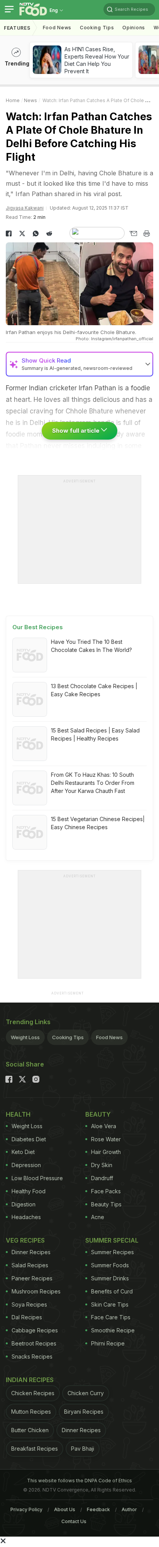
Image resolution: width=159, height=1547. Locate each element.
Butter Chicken (30, 1430)
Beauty (98, 1114)
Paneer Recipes (32, 1278)
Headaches (26, 1217)
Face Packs (106, 1191)
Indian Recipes (30, 1380)
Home (13, 100)
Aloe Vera (103, 1126)
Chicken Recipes (32, 1393)
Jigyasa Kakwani (25, 208)
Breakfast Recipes (34, 1448)
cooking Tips (97, 27)
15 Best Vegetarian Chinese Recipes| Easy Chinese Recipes (98, 823)
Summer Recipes (112, 1252)
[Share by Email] (133, 233)
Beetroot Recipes (34, 1343)
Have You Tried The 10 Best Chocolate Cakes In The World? (91, 645)
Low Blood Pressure (37, 1178)
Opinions (133, 27)
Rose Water (106, 1139)
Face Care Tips (110, 1317)
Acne (97, 1217)
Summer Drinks (110, 1278)
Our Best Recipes (37, 627)
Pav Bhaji (82, 1448)
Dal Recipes (27, 1317)
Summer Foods (110, 1265)
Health (18, 1114)
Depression (26, 1165)
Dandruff (102, 1178)
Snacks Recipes (32, 1356)
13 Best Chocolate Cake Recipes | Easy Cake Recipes (94, 690)
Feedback (98, 1509)
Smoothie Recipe (113, 1330)
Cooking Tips (68, 1037)
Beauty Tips (106, 1204)
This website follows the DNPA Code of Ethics (79, 1480)
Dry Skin (101, 1165)
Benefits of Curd (112, 1291)
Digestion (24, 1204)
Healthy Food (29, 1191)
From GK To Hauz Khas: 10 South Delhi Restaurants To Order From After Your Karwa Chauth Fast (92, 782)
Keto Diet (23, 1152)
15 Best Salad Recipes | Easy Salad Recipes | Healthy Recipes (95, 734)
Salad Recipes (30, 1265)
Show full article (76, 430)
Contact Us (73, 1521)
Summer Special (112, 1240)
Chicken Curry (86, 1393)
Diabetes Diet (29, 1139)
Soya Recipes (29, 1304)
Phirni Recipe (108, 1343)
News (30, 100)
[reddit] (49, 233)
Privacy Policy (26, 1509)
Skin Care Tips (110, 1304)
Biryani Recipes (83, 1411)
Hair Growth (106, 1152)
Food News (57, 27)
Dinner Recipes (31, 1252)
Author (129, 1509)
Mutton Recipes (31, 1411)
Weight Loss (25, 1037)
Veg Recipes (25, 1240)
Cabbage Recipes (35, 1330)
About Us (64, 1509)
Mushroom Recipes (36, 1291)
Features (17, 28)
